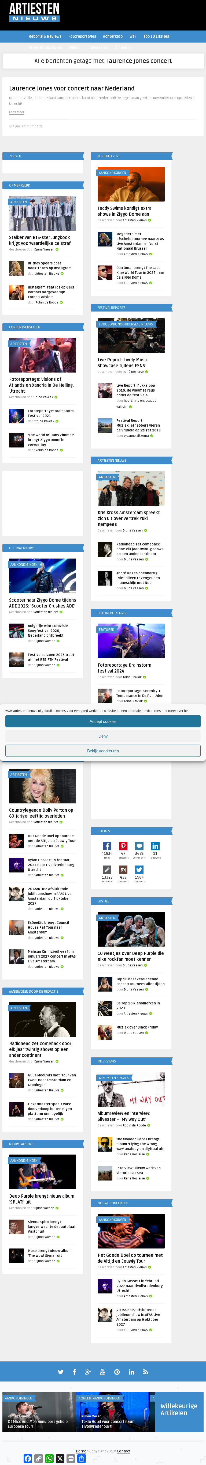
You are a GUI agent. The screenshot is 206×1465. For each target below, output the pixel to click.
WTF (133, 36)
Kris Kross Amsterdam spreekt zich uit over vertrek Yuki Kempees (129, 518)
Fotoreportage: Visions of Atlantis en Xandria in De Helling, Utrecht (41, 385)
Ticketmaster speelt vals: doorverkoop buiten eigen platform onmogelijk (50, 1109)
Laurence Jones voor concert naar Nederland (72, 88)
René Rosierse (133, 372)
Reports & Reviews (45, 36)
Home (81, 1451)
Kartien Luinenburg (21, 1416)
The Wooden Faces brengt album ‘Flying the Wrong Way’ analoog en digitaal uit (140, 1144)
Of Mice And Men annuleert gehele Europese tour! (38, 1424)
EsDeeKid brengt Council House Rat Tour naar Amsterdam (48, 928)
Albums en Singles (114, 1078)
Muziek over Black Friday (137, 1027)
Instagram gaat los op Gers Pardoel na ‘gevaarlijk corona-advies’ (51, 292)
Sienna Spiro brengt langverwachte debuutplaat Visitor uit (52, 1227)
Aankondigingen (112, 173)
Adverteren (98, 47)
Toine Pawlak (43, 397)
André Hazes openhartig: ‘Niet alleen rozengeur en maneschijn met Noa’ (138, 578)
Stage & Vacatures (45, 47)
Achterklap (113, 36)
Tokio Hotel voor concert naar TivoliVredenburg (108, 1424)
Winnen (75, 47)
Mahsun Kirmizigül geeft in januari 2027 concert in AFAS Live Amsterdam (52, 956)
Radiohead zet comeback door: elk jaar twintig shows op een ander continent (139, 549)
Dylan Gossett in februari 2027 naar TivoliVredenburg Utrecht (51, 865)
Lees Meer (16, 112)
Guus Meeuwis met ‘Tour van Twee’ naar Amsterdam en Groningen (52, 1080)
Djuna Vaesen (44, 249)
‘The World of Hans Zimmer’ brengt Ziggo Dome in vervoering (51, 440)
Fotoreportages (82, 36)
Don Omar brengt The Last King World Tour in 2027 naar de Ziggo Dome (140, 273)
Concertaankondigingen (99, 1398)
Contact (123, 1451)
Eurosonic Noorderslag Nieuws (126, 324)
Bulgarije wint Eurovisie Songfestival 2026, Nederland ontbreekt (48, 631)
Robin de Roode (46, 302)
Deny (103, 736)
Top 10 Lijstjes (156, 36)
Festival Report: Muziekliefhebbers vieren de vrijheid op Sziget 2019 (138, 425)
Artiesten (123, 47)
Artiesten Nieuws (135, 220)
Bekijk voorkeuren (103, 750)
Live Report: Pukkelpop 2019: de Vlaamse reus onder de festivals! (135, 390)
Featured (106, 630)
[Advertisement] (42, 504)
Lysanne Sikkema (136, 436)
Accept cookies (103, 721)
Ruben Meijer (91, 1416)
